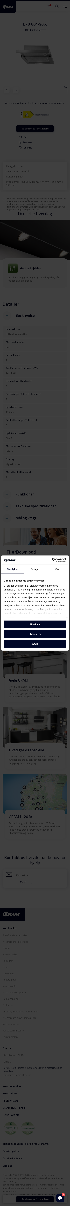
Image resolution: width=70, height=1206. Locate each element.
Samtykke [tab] (12, 569)
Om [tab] (57, 569)
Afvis (35, 643)
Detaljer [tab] (35, 569)
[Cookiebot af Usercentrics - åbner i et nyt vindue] (52, 560)
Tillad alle (35, 624)
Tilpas (33, 634)
